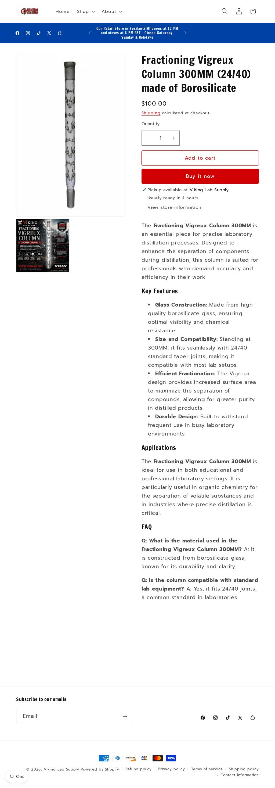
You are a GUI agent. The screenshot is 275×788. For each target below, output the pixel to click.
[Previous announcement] (90, 33)
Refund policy (138, 769)
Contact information (239, 775)
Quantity (151, 124)
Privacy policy (171, 769)
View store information (174, 207)
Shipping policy (244, 769)
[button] (85, 11)
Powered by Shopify (100, 769)
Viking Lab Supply (61, 769)
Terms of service (207, 769)
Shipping (151, 113)
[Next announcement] (185, 33)
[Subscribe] (125, 716)
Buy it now (200, 176)
